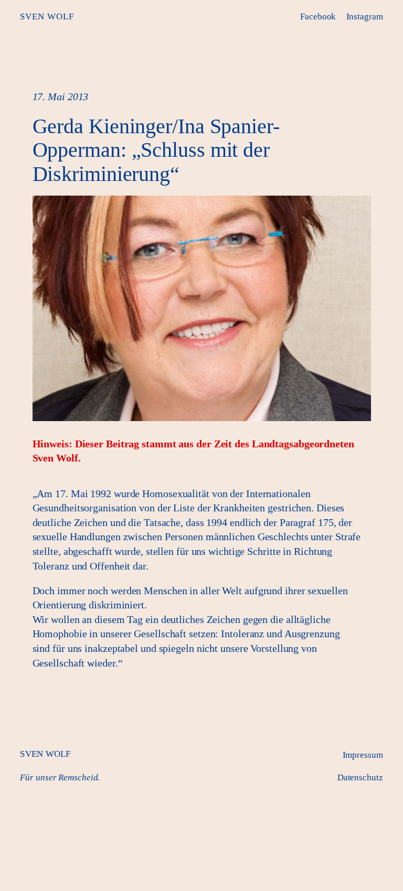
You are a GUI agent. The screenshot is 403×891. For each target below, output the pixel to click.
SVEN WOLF (47, 17)
